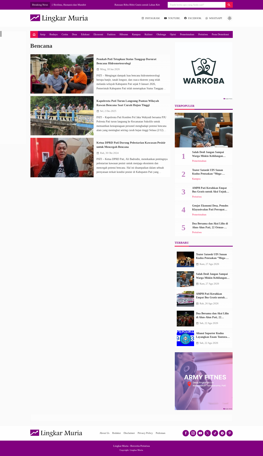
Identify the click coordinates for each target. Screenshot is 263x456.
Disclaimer (129, 433)
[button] (229, 5)
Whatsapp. (215, 18)
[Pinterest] (229, 433)
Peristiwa (203, 34)
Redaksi (116, 433)
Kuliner (148, 34)
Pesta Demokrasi (220, 34)
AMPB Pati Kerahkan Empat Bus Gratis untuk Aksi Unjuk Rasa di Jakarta (209, 192)
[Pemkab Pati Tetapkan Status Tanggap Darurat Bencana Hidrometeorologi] (62, 74)
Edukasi (85, 34)
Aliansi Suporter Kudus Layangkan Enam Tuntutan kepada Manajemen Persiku (212, 337)
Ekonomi (98, 34)
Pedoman (160, 433)
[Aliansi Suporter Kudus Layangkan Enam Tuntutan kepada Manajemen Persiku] (185, 338)
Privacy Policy (145, 433)
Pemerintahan (187, 34)
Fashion (111, 34)
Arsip (42, 34)
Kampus (136, 34)
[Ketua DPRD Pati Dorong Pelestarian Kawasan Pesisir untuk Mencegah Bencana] (62, 157)
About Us (104, 433)
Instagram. (152, 18)
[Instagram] (193, 433)
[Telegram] (222, 433)
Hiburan (124, 34)
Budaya (53, 34)
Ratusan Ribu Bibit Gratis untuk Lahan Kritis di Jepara (80, 4)
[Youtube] (200, 433)
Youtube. (174, 18)
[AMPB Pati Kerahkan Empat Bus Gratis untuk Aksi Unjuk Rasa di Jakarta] (185, 299)
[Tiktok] (215, 433)
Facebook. (195, 18)
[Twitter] (207, 433)
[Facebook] (186, 433)
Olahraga (161, 34)
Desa (74, 34)
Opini (173, 34)
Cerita (65, 34)
